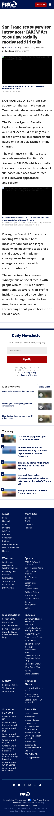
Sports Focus (31, 640)
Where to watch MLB (9, 729)
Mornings (31, 513)
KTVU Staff (29, 716)
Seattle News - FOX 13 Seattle (33, 701)
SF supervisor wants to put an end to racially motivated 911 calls (23, 87)
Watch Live (41, 5)
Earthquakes (7, 578)
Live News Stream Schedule (33, 737)
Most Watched (11, 386)
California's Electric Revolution (33, 620)
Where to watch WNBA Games (9, 763)
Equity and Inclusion (38, 47)
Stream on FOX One (8, 711)
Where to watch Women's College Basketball (10, 756)
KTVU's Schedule (32, 732)
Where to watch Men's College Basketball (9, 748)
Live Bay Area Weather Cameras (10, 566)
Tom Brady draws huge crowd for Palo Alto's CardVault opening (33, 465)
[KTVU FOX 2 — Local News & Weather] (10, 4)
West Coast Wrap (10, 544)
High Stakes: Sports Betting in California (33, 629)
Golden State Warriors (30, 572)
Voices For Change (33, 663)
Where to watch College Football (9, 723)
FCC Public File (31, 754)
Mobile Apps (30, 741)
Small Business (9, 691)
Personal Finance (10, 684)
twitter (40, 785)
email (14, 785)
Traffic (28, 521)
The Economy (8, 688)
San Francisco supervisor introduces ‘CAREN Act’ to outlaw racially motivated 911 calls (25, 218)
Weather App (8, 584)
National (6, 521)
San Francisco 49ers (34, 568)
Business (6, 534)
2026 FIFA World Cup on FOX (32, 563)
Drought (6, 527)
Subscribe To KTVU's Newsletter (33, 746)
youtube (19, 785)
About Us (30, 709)
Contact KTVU (31, 723)
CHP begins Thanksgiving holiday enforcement (17, 404)
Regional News (30, 682)
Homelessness (8, 622)
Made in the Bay (32, 633)
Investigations (11, 615)
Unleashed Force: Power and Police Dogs (10, 634)
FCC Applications (32, 757)
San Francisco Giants (31, 578)
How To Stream (32, 713)
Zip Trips (29, 517)
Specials (30, 615)
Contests (29, 524)
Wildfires (6, 531)
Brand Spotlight (32, 673)
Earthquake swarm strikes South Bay (18, 391)
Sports (29, 558)
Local (4, 517)
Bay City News (23, 47)
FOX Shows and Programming (32, 727)
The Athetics (30, 595)
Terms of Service (29, 375)
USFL (27, 607)
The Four (29, 624)
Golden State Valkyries (30, 584)
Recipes (28, 527)
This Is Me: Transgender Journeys (30, 649)
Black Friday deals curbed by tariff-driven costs (17, 417)
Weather (7, 558)
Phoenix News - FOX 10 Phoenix (32, 695)
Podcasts (6, 541)
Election (5, 551)
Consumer (6, 537)
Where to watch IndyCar (9, 741)
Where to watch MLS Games (9, 769)
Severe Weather (9, 581)
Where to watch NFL (9, 717)
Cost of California (10, 625)
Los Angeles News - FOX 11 (34, 689)
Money (6, 680)
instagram (29, 785)
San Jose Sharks (32, 598)
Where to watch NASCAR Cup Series (11, 735)
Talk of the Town (32, 643)
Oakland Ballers (32, 592)
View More (44, 386)
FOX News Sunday (10, 547)
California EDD (8, 619)
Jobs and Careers (32, 720)
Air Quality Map (9, 571)
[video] (45, 394)
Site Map (29, 750)
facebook (24, 785)
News (5, 513)
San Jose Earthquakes (30, 603)
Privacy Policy (30, 372)
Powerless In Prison (11, 629)
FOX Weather (8, 588)
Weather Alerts (9, 562)
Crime (4, 524)
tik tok (35, 785)
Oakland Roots (31, 588)
